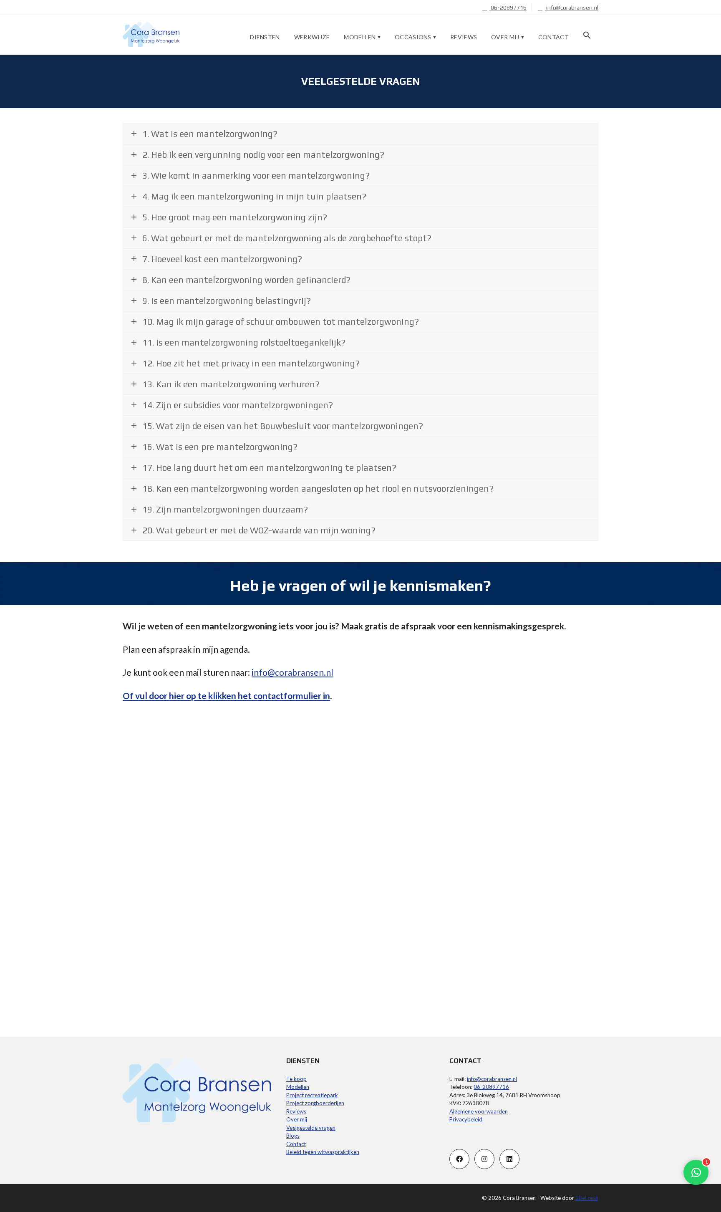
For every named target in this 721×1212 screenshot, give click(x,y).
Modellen (360, 36)
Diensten (265, 36)
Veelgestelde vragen (310, 1127)
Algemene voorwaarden (478, 1111)
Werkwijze (312, 36)
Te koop (296, 1079)
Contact (553, 36)
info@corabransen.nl (571, 7)
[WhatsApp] (695, 1172)
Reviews (463, 36)
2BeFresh (586, 1197)
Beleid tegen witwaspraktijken (322, 1152)
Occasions (413, 36)
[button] (587, 35)
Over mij (505, 36)
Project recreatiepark (312, 1095)
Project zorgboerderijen (315, 1103)
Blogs (293, 1135)
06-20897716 (508, 7)
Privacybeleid (465, 1119)
